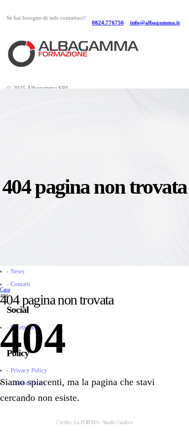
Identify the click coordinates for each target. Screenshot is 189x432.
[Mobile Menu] (173, 64)
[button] (170, 46)
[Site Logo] (72, 54)
